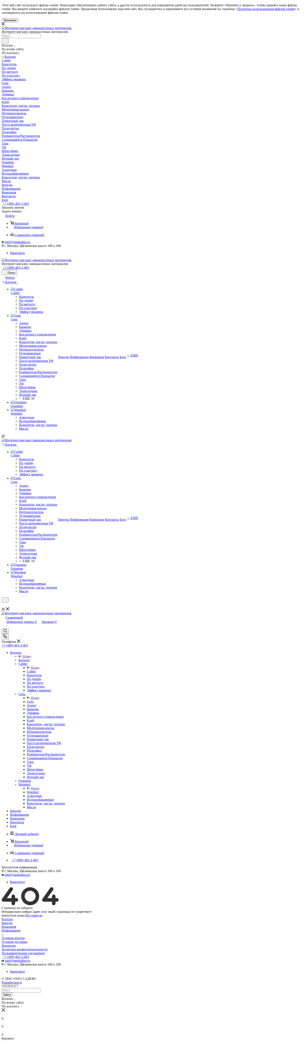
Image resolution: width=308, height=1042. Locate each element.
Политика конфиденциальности (25, 949)
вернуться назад (13, 915)
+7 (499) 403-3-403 (16, 203)
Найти (7, 994)
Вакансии (9, 945)
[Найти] (5, 41)
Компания (9, 926)
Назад (27, 656)
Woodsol (33, 792)
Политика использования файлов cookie (266, 9)
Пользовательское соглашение (23, 953)
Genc (30, 701)
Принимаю (10, 20)
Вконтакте (17, 253)
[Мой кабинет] (3, 605)
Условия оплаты (13, 938)
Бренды (7, 923)
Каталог (24, 660)
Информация (11, 930)
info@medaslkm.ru (17, 242)
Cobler (31, 671)
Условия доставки (14, 942)
